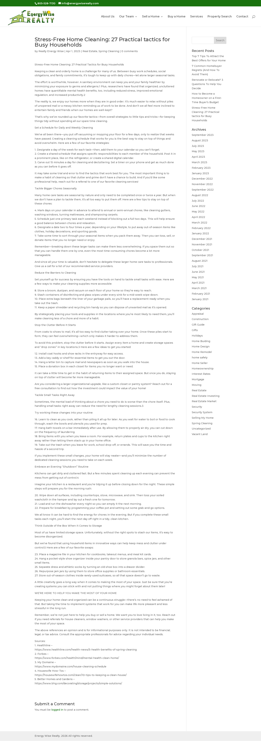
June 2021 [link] (198, 271)
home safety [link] (200, 357)
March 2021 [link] (199, 288)
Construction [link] (200, 319)
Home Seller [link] (200, 363)
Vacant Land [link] (200, 434)
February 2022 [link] (201, 228)
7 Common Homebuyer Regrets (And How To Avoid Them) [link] (207, 70)
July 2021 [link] (197, 266)
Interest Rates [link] (201, 373)
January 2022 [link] (200, 233)
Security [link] (197, 406)
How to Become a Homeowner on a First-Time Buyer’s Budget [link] (207, 98)
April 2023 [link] (198, 156)
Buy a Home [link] (177, 16)
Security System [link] (202, 412)
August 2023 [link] (200, 140)
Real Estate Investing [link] (205, 396)
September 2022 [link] (203, 189)
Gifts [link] (195, 330)
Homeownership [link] (203, 368)
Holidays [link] (197, 335)
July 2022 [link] (198, 200)
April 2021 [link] (198, 282)
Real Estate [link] (90, 51)
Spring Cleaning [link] (109, 51)
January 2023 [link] (200, 173)
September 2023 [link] (203, 135)
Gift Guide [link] (198, 324)
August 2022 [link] (200, 195)
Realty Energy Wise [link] (51, 51)
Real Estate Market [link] (204, 401)
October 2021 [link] (200, 250)
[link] (31, 16)
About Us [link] (108, 16)
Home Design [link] (201, 346)
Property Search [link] (220, 16)
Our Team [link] (126, 16)
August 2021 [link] (200, 260)
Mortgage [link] (198, 379)
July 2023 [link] (198, 146)
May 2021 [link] (198, 277)
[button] (220, 40)
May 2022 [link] (198, 211)
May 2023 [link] (198, 151)
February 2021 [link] (201, 293)
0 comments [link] (129, 51)
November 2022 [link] (202, 184)
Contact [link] (242, 16)
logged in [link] (57, 709)
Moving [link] (196, 385)
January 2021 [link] (200, 299)
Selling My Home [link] (203, 417)
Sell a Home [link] (151, 16)
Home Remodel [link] (202, 352)
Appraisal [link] (198, 313)
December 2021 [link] (202, 239)
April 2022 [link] (198, 217)
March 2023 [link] (199, 162)
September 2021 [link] (202, 255)
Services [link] (196, 16)
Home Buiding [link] (201, 341)
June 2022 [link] (198, 206)
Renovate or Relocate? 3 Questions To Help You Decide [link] (207, 84)
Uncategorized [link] (201, 428)
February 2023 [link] (201, 167)
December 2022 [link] (202, 178)
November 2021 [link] (202, 244)
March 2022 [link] (199, 222)
